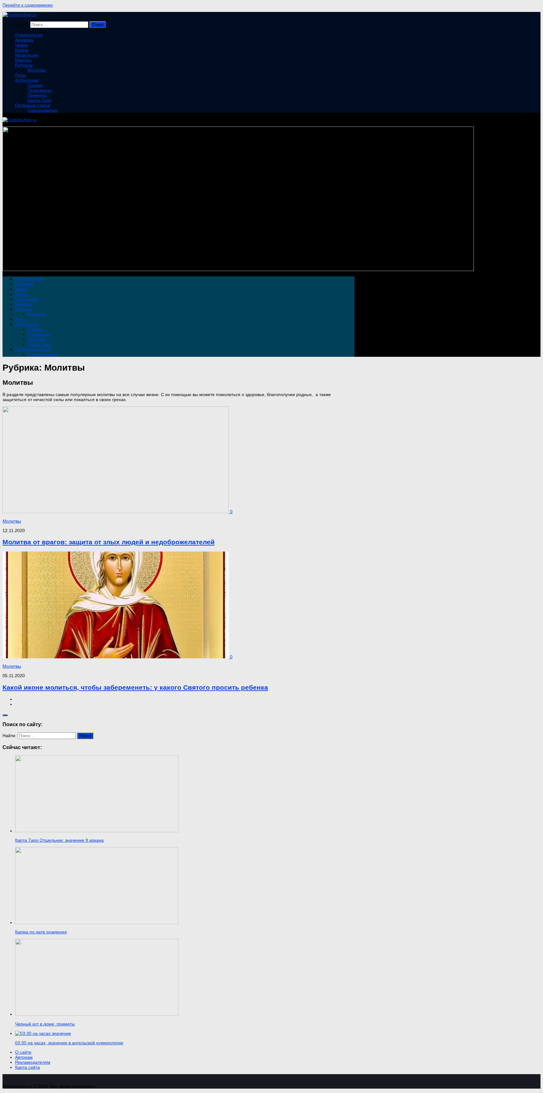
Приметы (37, 95)
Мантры (23, 60)
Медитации (26, 54)
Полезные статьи (32, 105)
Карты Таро (40, 100)
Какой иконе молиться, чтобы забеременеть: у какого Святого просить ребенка (135, 687)
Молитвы (37, 70)
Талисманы (39, 90)
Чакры (21, 44)
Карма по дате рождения (41, 931)
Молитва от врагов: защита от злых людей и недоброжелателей (109, 542)
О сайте (23, 1052)
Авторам (24, 1057)
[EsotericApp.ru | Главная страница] (20, 14)
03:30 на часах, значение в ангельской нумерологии (69, 1042)
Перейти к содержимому (28, 5)
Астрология (27, 80)
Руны (20, 75)
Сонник (35, 85)
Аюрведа (24, 39)
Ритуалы (24, 65)
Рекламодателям (32, 1062)
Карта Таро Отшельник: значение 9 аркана (59, 840)
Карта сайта (27, 1067)
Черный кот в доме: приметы (45, 1023)
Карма (21, 49)
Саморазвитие (43, 110)
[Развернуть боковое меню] (5, 715)
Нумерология (29, 34)
